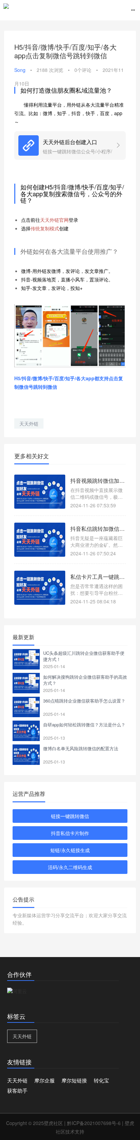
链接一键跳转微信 (70, 816)
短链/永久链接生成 (70, 850)
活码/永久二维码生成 (70, 867)
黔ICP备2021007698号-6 (94, 1123)
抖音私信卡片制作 (70, 833)
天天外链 (28, 423)
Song (19, 69)
